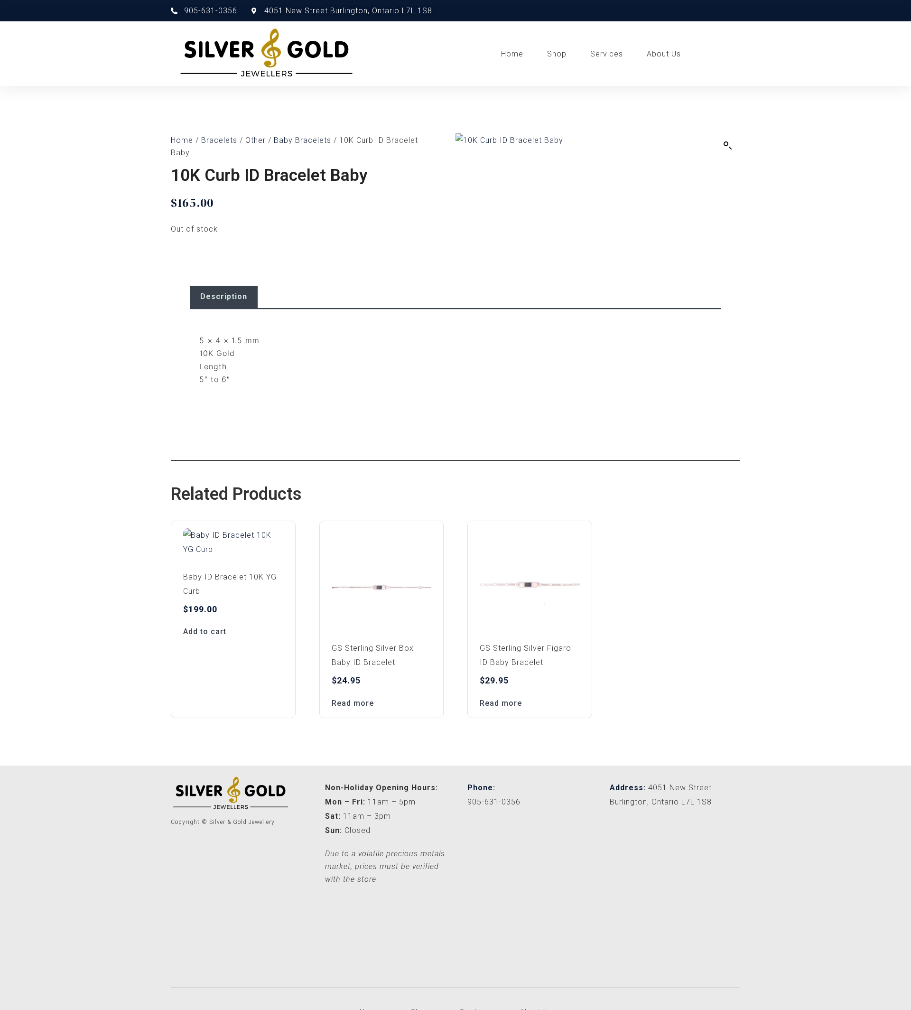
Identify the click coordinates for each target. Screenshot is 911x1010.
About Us (664, 53)
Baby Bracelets (302, 140)
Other (255, 140)
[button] (727, 145)
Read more (353, 703)
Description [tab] (223, 296)
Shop (557, 53)
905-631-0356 (494, 801)
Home (512, 53)
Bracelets (219, 140)
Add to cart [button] (204, 631)
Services (606, 53)
